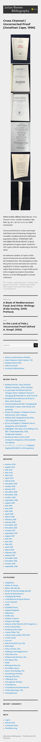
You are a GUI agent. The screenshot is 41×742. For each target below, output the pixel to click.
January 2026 (10, 464)
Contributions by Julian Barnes (17, 599)
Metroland (9, 646)
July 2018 (8, 506)
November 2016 (11, 561)
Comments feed (11, 725)
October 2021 (10, 486)
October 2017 (10, 531)
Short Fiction (22, 287)
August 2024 (10, 467)
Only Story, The (11, 654)
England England (12, 610)
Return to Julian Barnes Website (17, 357)
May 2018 (9, 511)
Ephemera (9, 613)
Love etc (8, 641)
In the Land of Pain (12, 627)
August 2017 (10, 536)
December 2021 (11, 484)
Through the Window (13, 682)
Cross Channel (13, 284)
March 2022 (10, 481)
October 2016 (10, 564)
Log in (7, 720)
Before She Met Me (12, 588)
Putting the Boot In (12, 665)
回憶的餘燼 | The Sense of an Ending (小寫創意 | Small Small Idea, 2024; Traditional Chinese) (21, 431)
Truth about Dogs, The (14, 690)
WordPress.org (11, 728)
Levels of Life (10, 638)
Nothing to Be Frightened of (16, 652)
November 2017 (11, 528)
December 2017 (11, 525)
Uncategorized (11, 693)
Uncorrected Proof (9, 289)
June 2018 (9, 508)
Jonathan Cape (24, 284)
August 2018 (10, 503)
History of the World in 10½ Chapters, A (21, 624)
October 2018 (10, 497)
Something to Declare (13, 674)
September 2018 (11, 500)
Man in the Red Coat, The (15, 643)
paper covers (12, 287)
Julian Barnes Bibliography (12, 736)
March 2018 (9, 517)
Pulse (7, 663)
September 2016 (11, 566)
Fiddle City (9, 616)
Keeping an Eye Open (13, 629)
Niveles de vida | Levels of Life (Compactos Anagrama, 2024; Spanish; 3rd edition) (20, 440)
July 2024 (8, 470)
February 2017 (10, 553)
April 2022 (9, 478)
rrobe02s (9, 282)
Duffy (7, 605)
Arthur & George (11, 585)
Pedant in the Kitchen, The (15, 657)
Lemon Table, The (12, 632)
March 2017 (9, 550)
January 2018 (10, 522)
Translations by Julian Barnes (17, 687)
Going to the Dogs (12, 621)
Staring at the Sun (12, 676)
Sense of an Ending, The (14, 671)
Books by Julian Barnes (14, 594)
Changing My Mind (12, 596)
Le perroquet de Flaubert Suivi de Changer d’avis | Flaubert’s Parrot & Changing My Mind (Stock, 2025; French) (21, 393)
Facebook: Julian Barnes (14, 368)
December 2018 (11, 492)
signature (29, 287)
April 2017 (9, 547)
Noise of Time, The (12, 649)
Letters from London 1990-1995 (17, 635)
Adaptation (9, 583)
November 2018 (11, 495)
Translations (10, 685)
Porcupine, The (11, 660)
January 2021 (10, 489)
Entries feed (10, 723)
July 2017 (8, 539)
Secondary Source (12, 668)
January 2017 (10, 555)
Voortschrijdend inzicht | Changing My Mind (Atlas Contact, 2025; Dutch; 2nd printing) (21, 406)
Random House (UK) (13, 363)
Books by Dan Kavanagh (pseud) (18, 591)
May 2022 (9, 475)
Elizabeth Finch (11, 607)
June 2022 (9, 473)
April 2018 (9, 514)
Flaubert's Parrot (12, 618)
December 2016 (11, 558)
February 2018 (10, 519)
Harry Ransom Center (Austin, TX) (19, 360)
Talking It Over (11, 679)
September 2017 (11, 533)
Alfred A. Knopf (11, 366)
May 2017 (8, 544)
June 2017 (8, 542)
